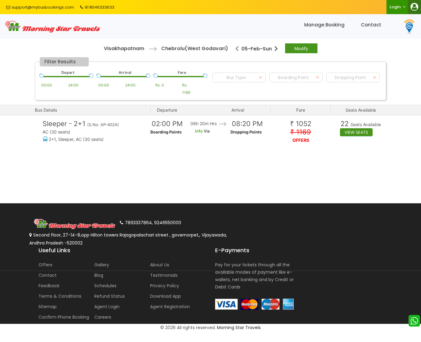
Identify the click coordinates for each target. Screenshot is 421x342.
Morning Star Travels (239, 327)
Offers (45, 265)
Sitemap (48, 307)
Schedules (105, 286)
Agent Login (107, 307)
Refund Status (109, 296)
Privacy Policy (164, 286)
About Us (159, 265)
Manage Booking (324, 25)
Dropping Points (246, 131)
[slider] (41, 75)
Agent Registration (170, 307)
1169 (300, 132)
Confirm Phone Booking (64, 317)
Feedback (49, 286)
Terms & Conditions (60, 296)
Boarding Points (166, 131)
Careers (102, 317)
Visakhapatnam (124, 48)
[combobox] (239, 77)
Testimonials (164, 275)
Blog (98, 275)
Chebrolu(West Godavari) (194, 48)
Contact (371, 25)
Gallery (101, 265)
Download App (165, 296)
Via (206, 131)
